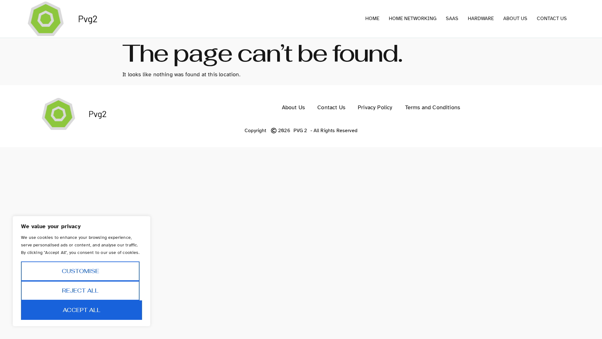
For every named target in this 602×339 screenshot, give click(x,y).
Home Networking (412, 18)
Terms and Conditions (432, 107)
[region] (81, 271)
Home (372, 18)
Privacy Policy (375, 107)
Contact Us (552, 18)
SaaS (452, 18)
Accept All (81, 310)
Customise (80, 271)
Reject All (80, 290)
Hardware (481, 18)
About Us (515, 18)
